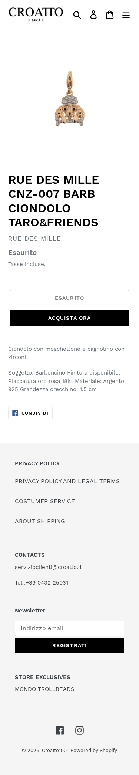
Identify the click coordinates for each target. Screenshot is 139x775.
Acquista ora (69, 318)
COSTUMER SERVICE (45, 501)
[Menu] (126, 14)
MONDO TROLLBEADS (45, 689)
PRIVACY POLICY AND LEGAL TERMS (67, 481)
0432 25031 (52, 582)
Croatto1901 (55, 750)
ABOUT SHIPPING (40, 521)
